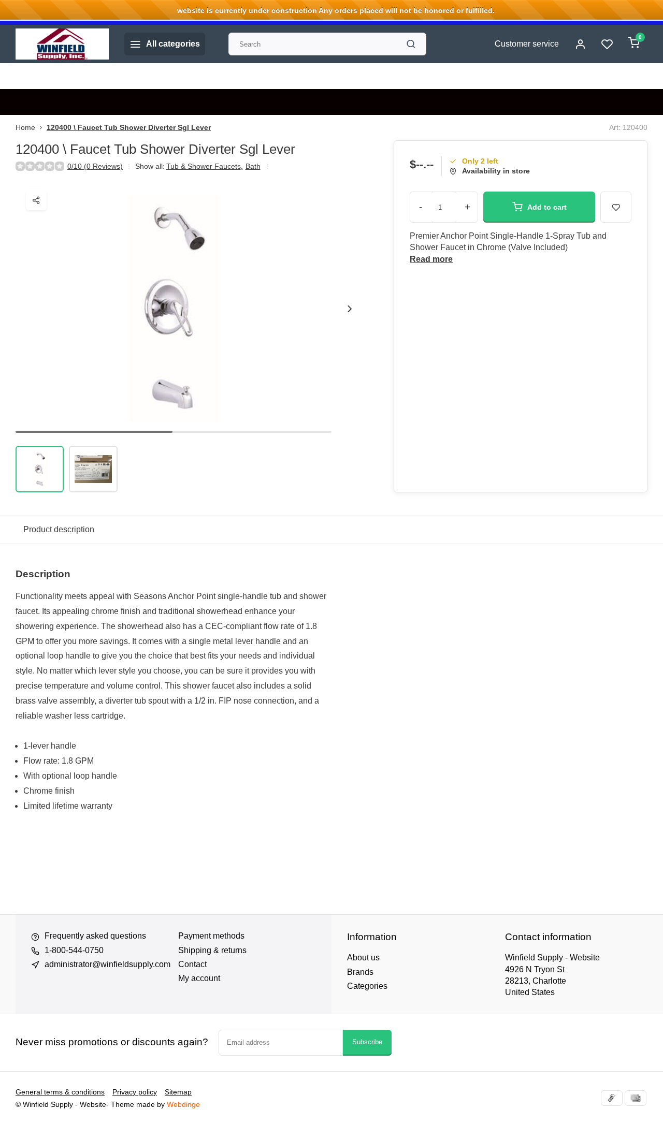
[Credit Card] (635, 1098)
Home (25, 128)
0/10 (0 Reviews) (95, 166)
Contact (192, 964)
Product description (58, 529)
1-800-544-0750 (74, 950)
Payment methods (211, 935)
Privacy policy (134, 1092)
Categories (367, 986)
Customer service (527, 43)
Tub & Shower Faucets (204, 166)
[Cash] (612, 1098)
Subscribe (367, 1042)
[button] (350, 309)
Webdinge (183, 1104)
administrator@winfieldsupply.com (107, 964)
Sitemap (178, 1092)
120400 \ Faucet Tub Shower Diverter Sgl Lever (129, 128)
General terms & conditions (60, 1092)
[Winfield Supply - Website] (62, 44)
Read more (431, 259)
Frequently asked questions (95, 935)
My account (199, 978)
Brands (360, 972)
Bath (253, 166)
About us (363, 957)
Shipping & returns (212, 950)
